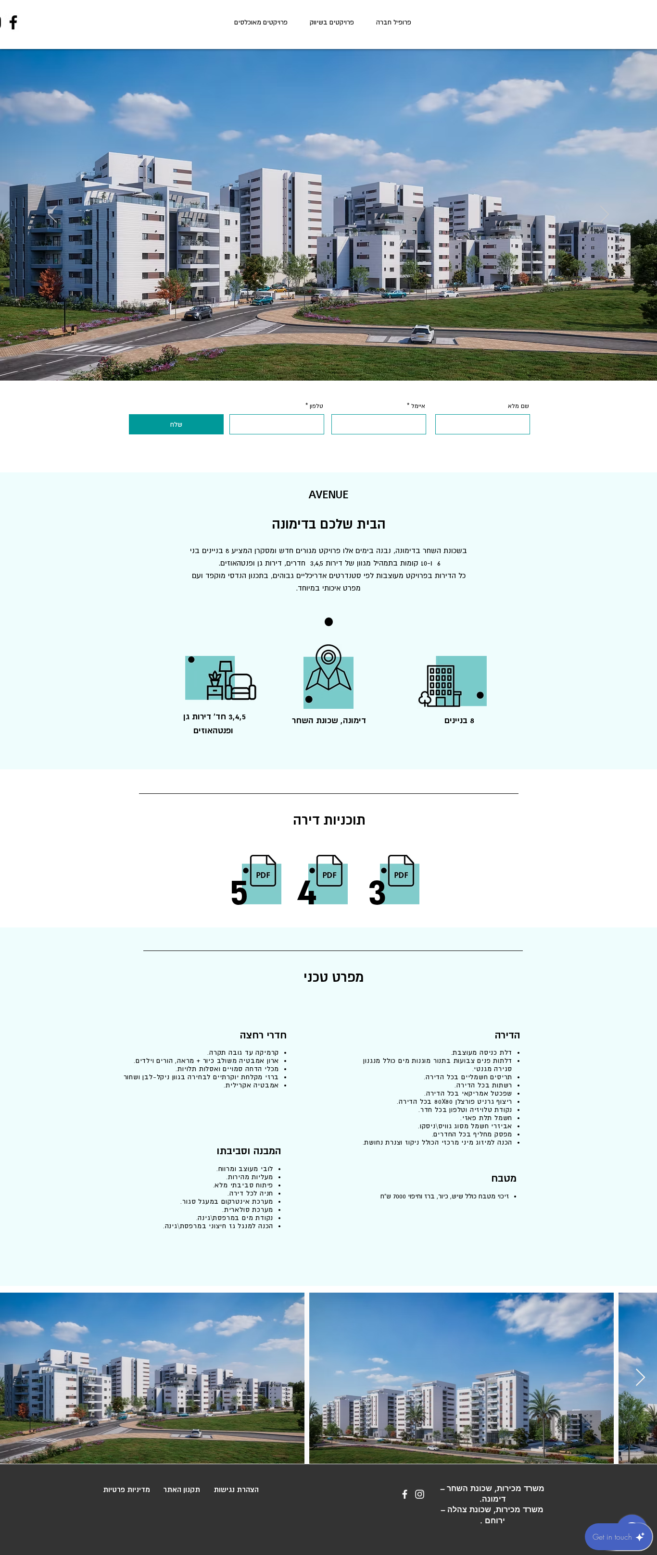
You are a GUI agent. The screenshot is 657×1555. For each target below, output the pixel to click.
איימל (418, 406)
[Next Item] (640, 1378)
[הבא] (604, 215)
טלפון (316, 406)
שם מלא (518, 406)
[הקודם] (52, 215)
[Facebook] (13, 22)
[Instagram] (420, 1494)
